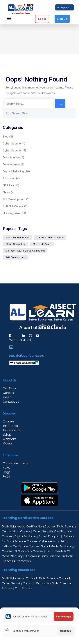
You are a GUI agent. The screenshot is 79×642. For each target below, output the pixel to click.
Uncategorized (12, 213)
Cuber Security (12, 143)
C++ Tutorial (24, 588)
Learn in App (63, 616)
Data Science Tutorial (54, 578)
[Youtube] (37, 336)
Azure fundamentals (17, 237)
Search (8, 114)
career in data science (50, 237)
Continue (65, 630)
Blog (5, 136)
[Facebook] (10, 336)
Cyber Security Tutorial (18, 583)
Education (9, 178)
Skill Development (14, 199)
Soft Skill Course (13, 206)
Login (42, 19)
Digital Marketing (13, 171)
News (6, 192)
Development (11, 164)
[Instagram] (30, 336)
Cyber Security (12, 150)
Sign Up (62, 19)
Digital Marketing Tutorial (19, 578)
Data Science (11, 157)
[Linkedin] (24, 336)
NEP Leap (9, 185)
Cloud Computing (16, 244)
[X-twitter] (17, 336)
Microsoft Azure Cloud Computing (25, 250)
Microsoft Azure (42, 244)
